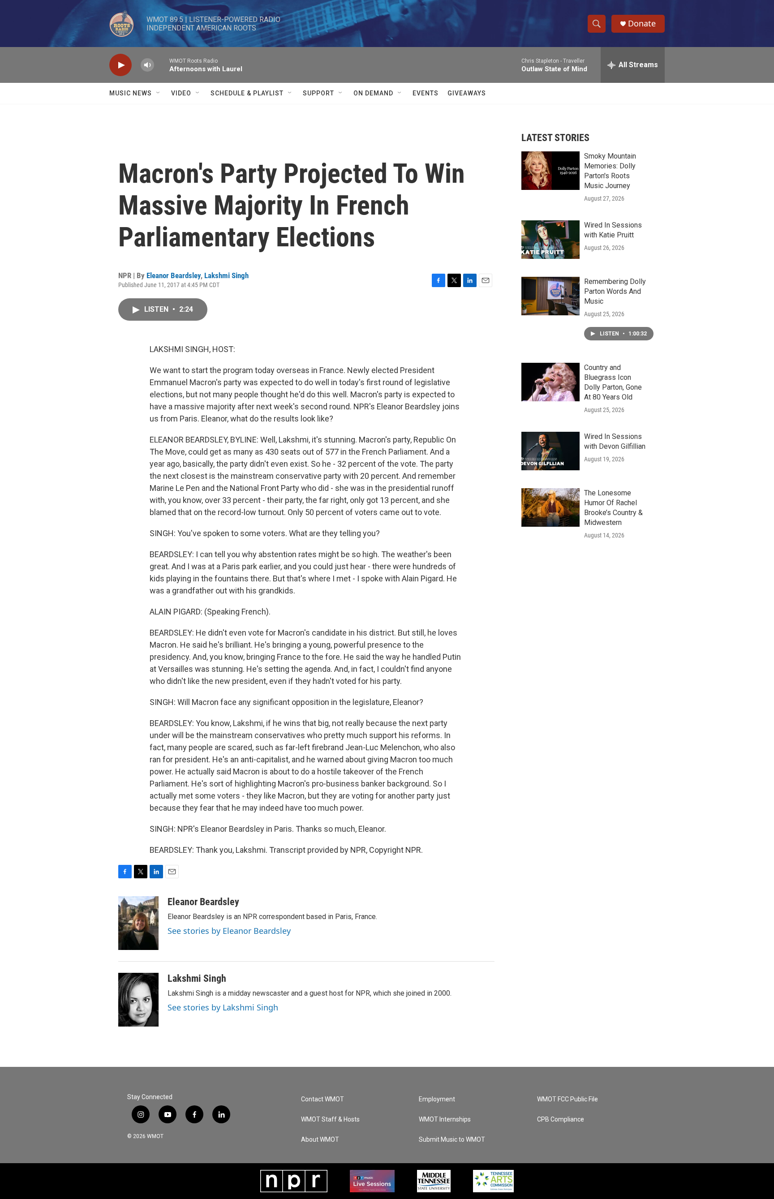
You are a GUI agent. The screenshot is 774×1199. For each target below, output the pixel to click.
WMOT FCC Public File (567, 1099)
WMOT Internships (445, 1119)
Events (426, 93)
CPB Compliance (560, 1119)
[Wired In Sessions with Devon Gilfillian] (550, 451)
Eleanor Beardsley (173, 275)
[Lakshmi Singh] (138, 1000)
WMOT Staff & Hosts (330, 1119)
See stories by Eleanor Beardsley (229, 930)
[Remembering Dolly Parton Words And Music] (550, 296)
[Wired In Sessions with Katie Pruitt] (550, 239)
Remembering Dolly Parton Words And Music (615, 291)
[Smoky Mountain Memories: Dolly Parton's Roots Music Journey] (550, 170)
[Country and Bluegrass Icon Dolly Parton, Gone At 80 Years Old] (550, 382)
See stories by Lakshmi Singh (223, 1007)
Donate (642, 23)
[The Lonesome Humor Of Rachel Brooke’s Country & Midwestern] (550, 507)
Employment (437, 1099)
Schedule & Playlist (247, 93)
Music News (130, 93)
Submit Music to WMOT (452, 1139)
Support (318, 93)
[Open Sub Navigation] (158, 93)
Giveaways (466, 93)
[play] (120, 65)
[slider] (161, 64)
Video (181, 93)
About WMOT (320, 1139)
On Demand (373, 93)
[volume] (147, 65)
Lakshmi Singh (226, 275)
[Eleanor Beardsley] (138, 923)
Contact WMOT (322, 1099)
